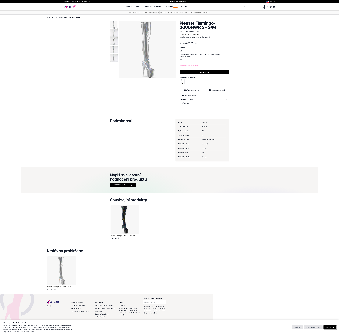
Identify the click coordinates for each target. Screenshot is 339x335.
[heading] (169, 120)
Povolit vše (330, 327)
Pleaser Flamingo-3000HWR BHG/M (123, 236)
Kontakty (122, 305)
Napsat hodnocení (120, 185)
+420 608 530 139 (84, 1)
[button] (270, 2)
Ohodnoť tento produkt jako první (189, 34)
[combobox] (251, 7)
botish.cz (50, 17)
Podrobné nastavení (313, 327)
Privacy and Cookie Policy (80, 311)
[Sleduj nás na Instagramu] (47, 306)
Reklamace (98, 311)
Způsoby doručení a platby (104, 305)
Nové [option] (181, 59)
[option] (182, 81)
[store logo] (70, 6)
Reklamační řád (76, 308)
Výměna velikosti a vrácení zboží (106, 308)
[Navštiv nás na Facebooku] (50, 306)
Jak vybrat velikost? (188, 96)
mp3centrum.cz (124, 310)
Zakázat (297, 327)
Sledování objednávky (102, 314)
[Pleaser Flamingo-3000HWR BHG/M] (182, 81)
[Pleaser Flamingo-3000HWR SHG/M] (61, 270)
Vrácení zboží (186, 103)
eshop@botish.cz (71, 1)
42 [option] (181, 50)
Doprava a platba (187, 99)
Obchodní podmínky (78, 305)
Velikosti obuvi (100, 317)
